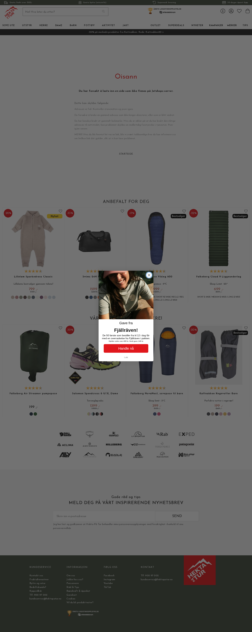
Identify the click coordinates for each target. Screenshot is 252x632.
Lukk (126, 357)
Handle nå (126, 348)
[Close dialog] (149, 275)
